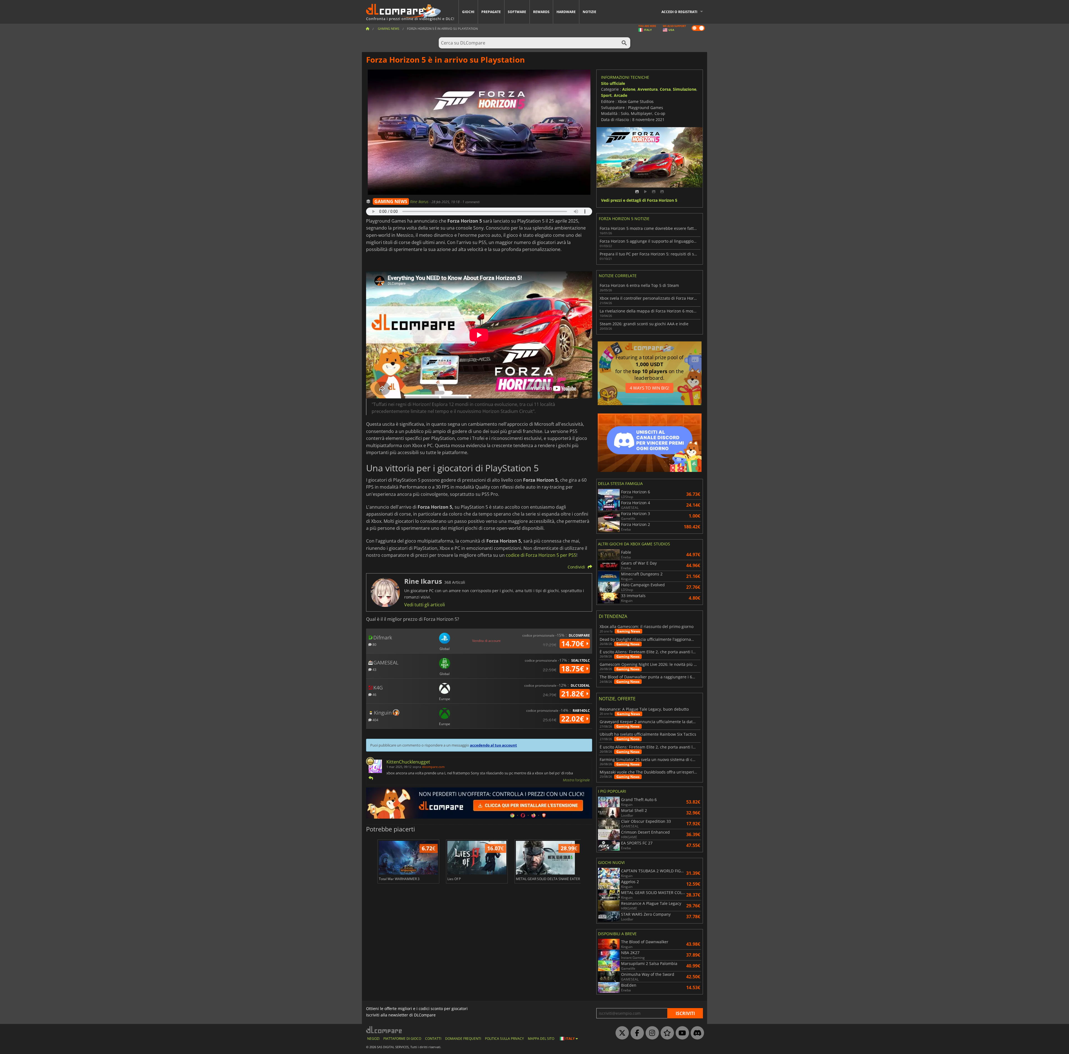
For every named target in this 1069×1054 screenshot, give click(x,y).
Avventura (648, 89)
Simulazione (684, 89)
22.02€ (573, 718)
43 (374, 669)
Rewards (541, 11)
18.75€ (573, 668)
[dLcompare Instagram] (651, 1033)
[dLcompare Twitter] (621, 1033)
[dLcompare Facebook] (636, 1033)
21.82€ (573, 693)
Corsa (665, 89)
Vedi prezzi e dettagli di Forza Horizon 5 (639, 200)
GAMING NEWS (390, 201)
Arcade (620, 95)
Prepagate (491, 11)
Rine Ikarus (420, 201)
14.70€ (573, 643)
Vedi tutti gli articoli (424, 605)
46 (374, 694)
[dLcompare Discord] (696, 1033)
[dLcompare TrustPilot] (666, 1033)
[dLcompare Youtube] (681, 1033)
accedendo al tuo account (493, 745)
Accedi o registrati (679, 11)
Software (517, 11)
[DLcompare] (384, 1029)
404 (375, 720)
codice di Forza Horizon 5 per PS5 (541, 555)
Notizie (589, 11)
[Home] (367, 28)
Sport (606, 95)
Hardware (566, 11)
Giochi (468, 11)
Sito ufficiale (613, 83)
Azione (628, 89)
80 (374, 644)
